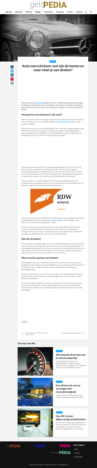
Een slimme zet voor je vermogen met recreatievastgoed (68, 388)
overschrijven (54, 220)
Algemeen (8, 12)
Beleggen (38, 12)
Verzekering (60, 12)
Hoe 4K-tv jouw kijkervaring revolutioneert (71, 418)
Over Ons (70, 12)
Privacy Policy (78, 457)
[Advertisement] (52, 87)
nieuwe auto (38, 103)
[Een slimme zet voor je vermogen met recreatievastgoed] (35, 392)
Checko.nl (79, 12)
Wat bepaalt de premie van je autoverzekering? (71, 356)
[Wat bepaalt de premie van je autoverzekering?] (35, 361)
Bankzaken (18, 12)
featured (24, 322)
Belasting (29, 12)
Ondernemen (48, 12)
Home (76, 449)
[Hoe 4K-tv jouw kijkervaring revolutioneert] (35, 422)
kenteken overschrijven (64, 122)
